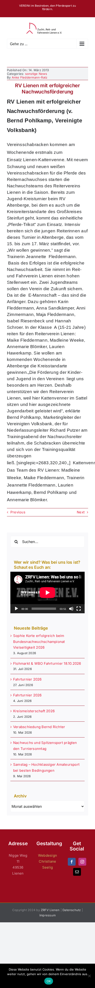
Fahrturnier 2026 (27, 679)
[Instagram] (82, 862)
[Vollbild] (78, 608)
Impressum (47, 915)
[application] (47, 592)
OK (49, 981)
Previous (17, 512)
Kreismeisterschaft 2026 (34, 711)
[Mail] (77, 872)
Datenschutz (71, 910)
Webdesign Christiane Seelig (47, 861)
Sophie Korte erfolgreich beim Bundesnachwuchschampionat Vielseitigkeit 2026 (39, 641)
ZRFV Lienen (50, 910)
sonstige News (36, 74)
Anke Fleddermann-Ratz (30, 77)
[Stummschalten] (71, 608)
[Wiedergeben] (16, 608)
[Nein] (89, 976)
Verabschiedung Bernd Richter (39, 727)
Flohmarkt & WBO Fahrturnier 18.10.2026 (47, 663)
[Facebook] (72, 862)
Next (81, 512)
